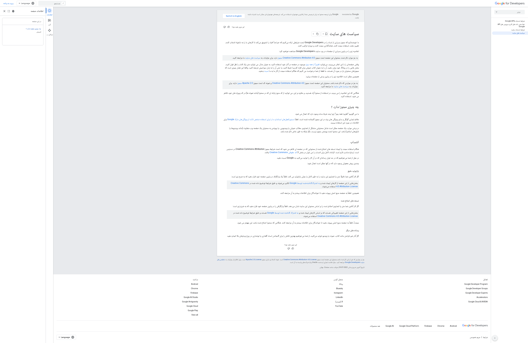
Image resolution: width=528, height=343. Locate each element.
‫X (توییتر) (339, 302)
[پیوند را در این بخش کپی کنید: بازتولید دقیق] (345, 171)
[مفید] (229, 27)
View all (194, 315)
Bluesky (339, 288)
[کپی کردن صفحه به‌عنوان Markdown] (317, 34)
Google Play (193, 310)
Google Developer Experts (476, 293)
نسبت (266, 71)
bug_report (13, 11)
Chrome (194, 288)
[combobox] (52, 3)
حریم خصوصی (475, 337)
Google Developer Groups (477, 288)
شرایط (485, 337)
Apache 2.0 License (253, 259)
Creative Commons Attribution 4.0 (288, 83)
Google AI (390, 326)
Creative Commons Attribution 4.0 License (300, 259)
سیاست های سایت (252, 57)
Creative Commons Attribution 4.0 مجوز (296, 57)
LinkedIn (339, 297)
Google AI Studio (191, 297)
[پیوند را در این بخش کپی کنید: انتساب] (347, 142)
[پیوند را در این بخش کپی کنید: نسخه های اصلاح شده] (338, 200)
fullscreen (8, 11)
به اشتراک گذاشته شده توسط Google (282, 212)
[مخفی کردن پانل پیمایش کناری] (495, 338)
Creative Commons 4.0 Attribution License (337, 216)
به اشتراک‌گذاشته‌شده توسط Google (305, 183)
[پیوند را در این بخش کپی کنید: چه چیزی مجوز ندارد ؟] (328, 107)
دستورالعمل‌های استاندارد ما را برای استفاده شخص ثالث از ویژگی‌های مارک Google (261, 119)
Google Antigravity (190, 302)
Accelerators (482, 297)
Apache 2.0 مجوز (245, 83)
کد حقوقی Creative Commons (283, 152)
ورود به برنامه (8, 3)
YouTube (339, 306)
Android (194, 284)
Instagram (338, 293)
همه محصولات (375, 326)
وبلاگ (341, 284)
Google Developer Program (476, 284)
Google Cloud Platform (409, 326)
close (4, 11)
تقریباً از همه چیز (313, 64)
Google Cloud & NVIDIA (478, 302)
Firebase (194, 293)
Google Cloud (192, 306)
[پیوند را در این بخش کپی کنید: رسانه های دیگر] (343, 230)
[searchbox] (509, 12)
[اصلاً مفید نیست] (224, 27)
